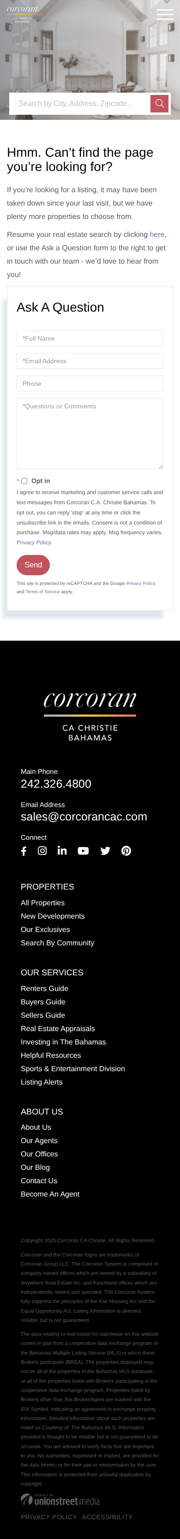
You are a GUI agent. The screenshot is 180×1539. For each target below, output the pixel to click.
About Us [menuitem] (36, 1128)
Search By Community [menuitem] (57, 943)
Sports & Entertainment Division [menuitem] (73, 1069)
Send (33, 564)
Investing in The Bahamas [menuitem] (63, 1042)
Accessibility (107, 1517)
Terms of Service (42, 592)
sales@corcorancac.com (84, 812)
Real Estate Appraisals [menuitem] (58, 1029)
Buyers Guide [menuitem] (43, 1002)
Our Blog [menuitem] (35, 1168)
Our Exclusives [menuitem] (45, 930)
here (157, 235)
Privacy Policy (34, 542)
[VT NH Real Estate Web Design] (60, 1499)
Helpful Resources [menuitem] (51, 1056)
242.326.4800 (56, 779)
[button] (159, 103)
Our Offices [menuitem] (39, 1154)
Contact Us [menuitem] (39, 1181)
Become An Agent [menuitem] (50, 1194)
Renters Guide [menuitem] (44, 989)
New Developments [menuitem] (53, 916)
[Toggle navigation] (165, 14)
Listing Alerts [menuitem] (42, 1082)
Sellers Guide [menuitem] (43, 1016)
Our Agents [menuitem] (39, 1141)
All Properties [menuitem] (43, 903)
